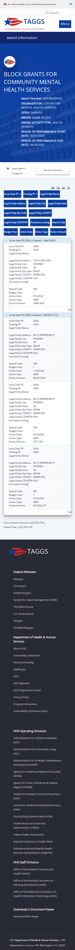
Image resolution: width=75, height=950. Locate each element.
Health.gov (19, 669)
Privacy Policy (21, 697)
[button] (47, 12)
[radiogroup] (20, 171)
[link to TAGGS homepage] (28, 22)
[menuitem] (53, 188)
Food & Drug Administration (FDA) (32, 816)
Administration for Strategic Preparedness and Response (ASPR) (37, 762)
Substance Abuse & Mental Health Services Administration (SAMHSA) (32, 850)
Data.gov (18, 579)
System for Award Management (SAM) (35, 600)
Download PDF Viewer (26, 916)
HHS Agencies (21, 683)
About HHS (19, 648)
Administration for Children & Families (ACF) (35, 740)
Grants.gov (19, 586)
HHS (16, 676)
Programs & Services (25, 704)
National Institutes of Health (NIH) (33, 841)
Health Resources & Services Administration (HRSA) (29, 825)
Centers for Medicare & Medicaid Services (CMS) (36, 807)
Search (54, 13)
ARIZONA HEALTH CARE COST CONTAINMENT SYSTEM (49, 255)
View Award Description (52, 170)
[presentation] (37, 357)
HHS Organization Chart (27, 690)
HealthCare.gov (22, 593)
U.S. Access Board (23, 613)
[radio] (15, 168)
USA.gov (18, 620)
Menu (65, 23)
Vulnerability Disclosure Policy (30, 711)
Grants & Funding (23, 662)
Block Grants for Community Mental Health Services (48, 283)
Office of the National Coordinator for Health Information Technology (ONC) (35, 894)
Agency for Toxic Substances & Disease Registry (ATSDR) (35, 785)
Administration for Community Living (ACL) (34, 751)
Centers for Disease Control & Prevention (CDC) (36, 796)
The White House (23, 606)
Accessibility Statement (26, 655)
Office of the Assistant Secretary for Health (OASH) (33, 871)
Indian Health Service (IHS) (28, 834)
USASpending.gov (23, 627)
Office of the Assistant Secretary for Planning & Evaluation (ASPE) (33, 882)
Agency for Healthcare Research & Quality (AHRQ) (37, 774)
